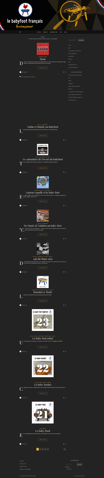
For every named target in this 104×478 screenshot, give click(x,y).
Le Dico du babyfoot (72, 53)
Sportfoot (70, 89)
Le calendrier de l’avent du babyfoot (43, 159)
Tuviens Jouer (24, 238)
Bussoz (69, 80)
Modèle (47, 289)
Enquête (46, 256)
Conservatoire (54, 32)
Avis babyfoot (71, 56)
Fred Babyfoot (33, 475)
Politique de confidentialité (25, 469)
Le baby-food (42, 430)
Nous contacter (23, 463)
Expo (37, 157)
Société (48, 157)
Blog (65, 32)
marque (41, 56)
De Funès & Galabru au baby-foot (43, 225)
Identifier (70, 59)
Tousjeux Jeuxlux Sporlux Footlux (75, 75)
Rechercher (81, 40)
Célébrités (45, 124)
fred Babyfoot (24, 72)
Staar (43, 59)
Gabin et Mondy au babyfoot (42, 126)
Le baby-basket (42, 384)
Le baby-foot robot (42, 338)
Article (40, 124)
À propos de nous (23, 466)
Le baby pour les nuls (72, 64)
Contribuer (22, 461)
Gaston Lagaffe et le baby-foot (43, 192)
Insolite (35, 336)
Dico (61, 32)
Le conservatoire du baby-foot (74, 50)
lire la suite (42, 67)
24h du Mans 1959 (42, 258)
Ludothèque (42, 157)
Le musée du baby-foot (73, 67)
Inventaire (41, 289)
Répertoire (48, 336)
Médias (50, 256)
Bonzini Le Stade (42, 292)
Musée (45, 56)
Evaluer (45, 32)
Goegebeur (70, 83)
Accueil (39, 32)
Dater (69, 61)
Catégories (67, 466)
